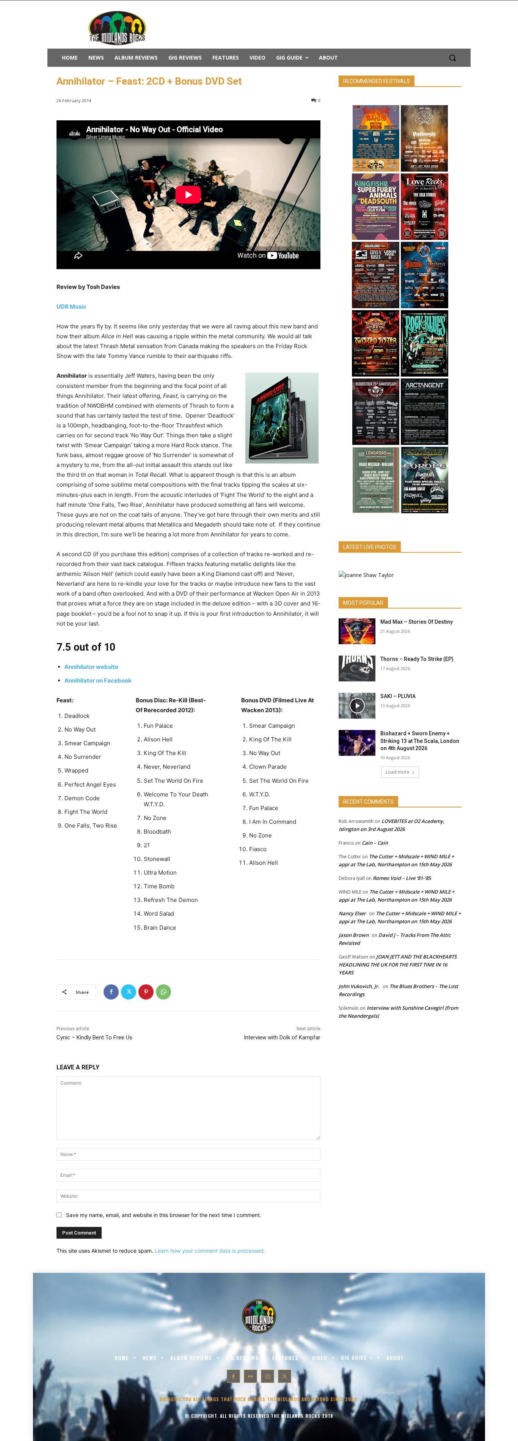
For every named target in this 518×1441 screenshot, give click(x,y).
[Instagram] (267, 1376)
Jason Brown (354, 935)
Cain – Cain (375, 842)
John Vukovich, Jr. (359, 986)
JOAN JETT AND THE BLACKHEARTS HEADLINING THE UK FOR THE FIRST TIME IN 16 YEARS (398, 964)
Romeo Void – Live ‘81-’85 (402, 878)
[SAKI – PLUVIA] (357, 706)
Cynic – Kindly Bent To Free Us (94, 1037)
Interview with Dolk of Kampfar (282, 1037)
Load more (398, 772)
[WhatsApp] (163, 992)
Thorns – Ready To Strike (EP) (417, 659)
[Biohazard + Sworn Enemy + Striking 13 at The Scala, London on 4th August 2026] (357, 743)
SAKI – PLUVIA (398, 696)
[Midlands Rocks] (366, 575)
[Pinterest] (146, 992)
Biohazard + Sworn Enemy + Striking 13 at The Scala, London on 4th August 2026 (419, 740)
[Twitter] (128, 992)
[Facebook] (111, 992)
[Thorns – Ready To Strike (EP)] (357, 668)
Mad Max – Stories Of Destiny (416, 622)
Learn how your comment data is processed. (210, 1250)
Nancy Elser (352, 913)
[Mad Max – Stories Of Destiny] (357, 631)
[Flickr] (250, 1376)
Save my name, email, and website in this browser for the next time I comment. (163, 1215)
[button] (452, 58)
